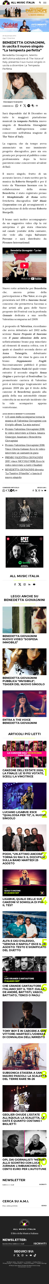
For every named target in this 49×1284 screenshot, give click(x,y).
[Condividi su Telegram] (28, 105)
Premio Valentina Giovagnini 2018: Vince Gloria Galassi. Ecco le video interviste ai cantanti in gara (25, 449)
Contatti (28, 1262)
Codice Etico (37, 1262)
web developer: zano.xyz (24, 1267)
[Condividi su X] (24, 105)
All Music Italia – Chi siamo (15, 1262)
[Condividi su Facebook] (20, 105)
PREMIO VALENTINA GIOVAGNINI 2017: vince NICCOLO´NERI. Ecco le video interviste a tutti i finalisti (25, 461)
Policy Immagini (29, 1263)
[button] (32, 105)
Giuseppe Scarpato (13, 102)
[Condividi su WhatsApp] (16, 105)
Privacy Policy (7, 1263)
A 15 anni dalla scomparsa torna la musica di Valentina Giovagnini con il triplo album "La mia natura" (25, 420)
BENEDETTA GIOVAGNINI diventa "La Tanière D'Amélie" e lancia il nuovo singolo (24, 473)
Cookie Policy (17, 1263)
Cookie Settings (41, 1263)
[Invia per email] (36, 105)
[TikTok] (35, 1255)
